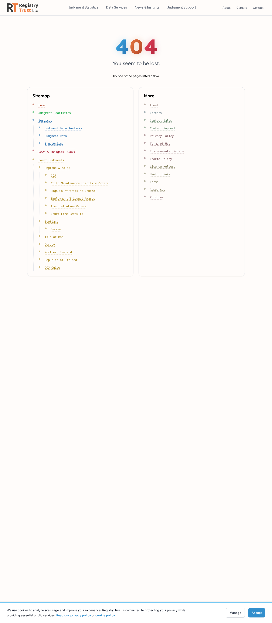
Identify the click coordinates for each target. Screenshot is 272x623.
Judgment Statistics (84, 8)
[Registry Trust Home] (22, 7)
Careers (242, 9)
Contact (259, 9)
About (227, 9)
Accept (257, 612)
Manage (235, 612)
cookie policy (105, 615)
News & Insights (148, 8)
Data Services (117, 8)
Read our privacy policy (73, 615)
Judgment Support (182, 8)
